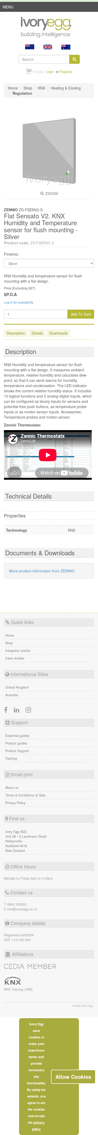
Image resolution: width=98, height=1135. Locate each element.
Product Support (17, 750)
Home (9, 635)
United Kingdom (17, 687)
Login (50, 71)
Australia (11, 695)
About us (11, 787)
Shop (9, 643)
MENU (8, 8)
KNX (29, 989)
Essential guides (17, 735)
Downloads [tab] (58, 333)
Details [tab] (37, 333)
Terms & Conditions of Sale (25, 795)
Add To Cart (81, 314)
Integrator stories (17, 650)
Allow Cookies (73, 1076)
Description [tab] (16, 333)
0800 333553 (16, 904)
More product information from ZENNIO (41, 570)
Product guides (16, 743)
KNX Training (14, 989)
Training (11, 758)
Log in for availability (18, 302)
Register (66, 71)
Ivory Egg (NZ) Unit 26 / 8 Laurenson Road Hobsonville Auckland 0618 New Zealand (25, 841)
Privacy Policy (15, 802)
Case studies (14, 658)
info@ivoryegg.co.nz (22, 909)
